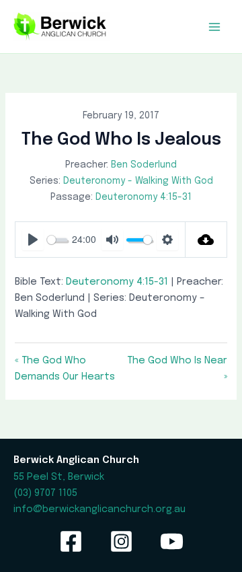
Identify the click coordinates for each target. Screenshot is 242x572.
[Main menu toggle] (214, 27)
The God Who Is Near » (177, 368)
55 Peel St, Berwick (58, 477)
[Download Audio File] (206, 239)
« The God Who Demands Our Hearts (65, 368)
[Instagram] (121, 541)
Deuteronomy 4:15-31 (143, 197)
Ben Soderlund (144, 165)
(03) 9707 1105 (45, 493)
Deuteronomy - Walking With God (138, 181)
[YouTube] (172, 541)
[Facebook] (71, 541)
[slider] (57, 240)
